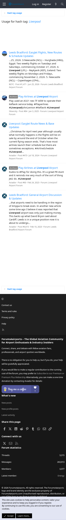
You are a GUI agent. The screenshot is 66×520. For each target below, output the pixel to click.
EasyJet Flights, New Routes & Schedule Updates (35, 54)
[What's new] (56, 4)
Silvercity (13, 111)
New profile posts (10, 408)
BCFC (11, 84)
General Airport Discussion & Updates (35, 196)
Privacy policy (8, 317)
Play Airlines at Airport (34, 96)
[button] (32, 299)
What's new (9, 395)
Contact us (7, 305)
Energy (61, 475)
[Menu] (4, 4)
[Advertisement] (33, 36)
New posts (7, 402)
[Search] (62, 4)
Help (4, 323)
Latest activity (8, 415)
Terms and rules (9, 311)
